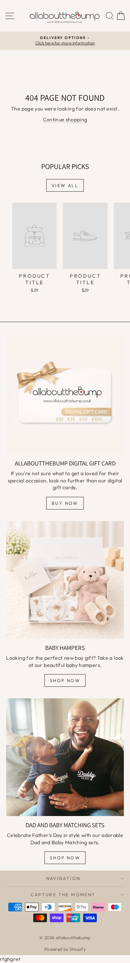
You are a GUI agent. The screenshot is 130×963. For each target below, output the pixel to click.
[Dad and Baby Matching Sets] (65, 757)
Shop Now (65, 680)
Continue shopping (65, 119)
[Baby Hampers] (65, 580)
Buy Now (65, 503)
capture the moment (63, 894)
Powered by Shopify (65, 949)
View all (65, 185)
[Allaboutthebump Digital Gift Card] (65, 395)
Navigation (63, 878)
